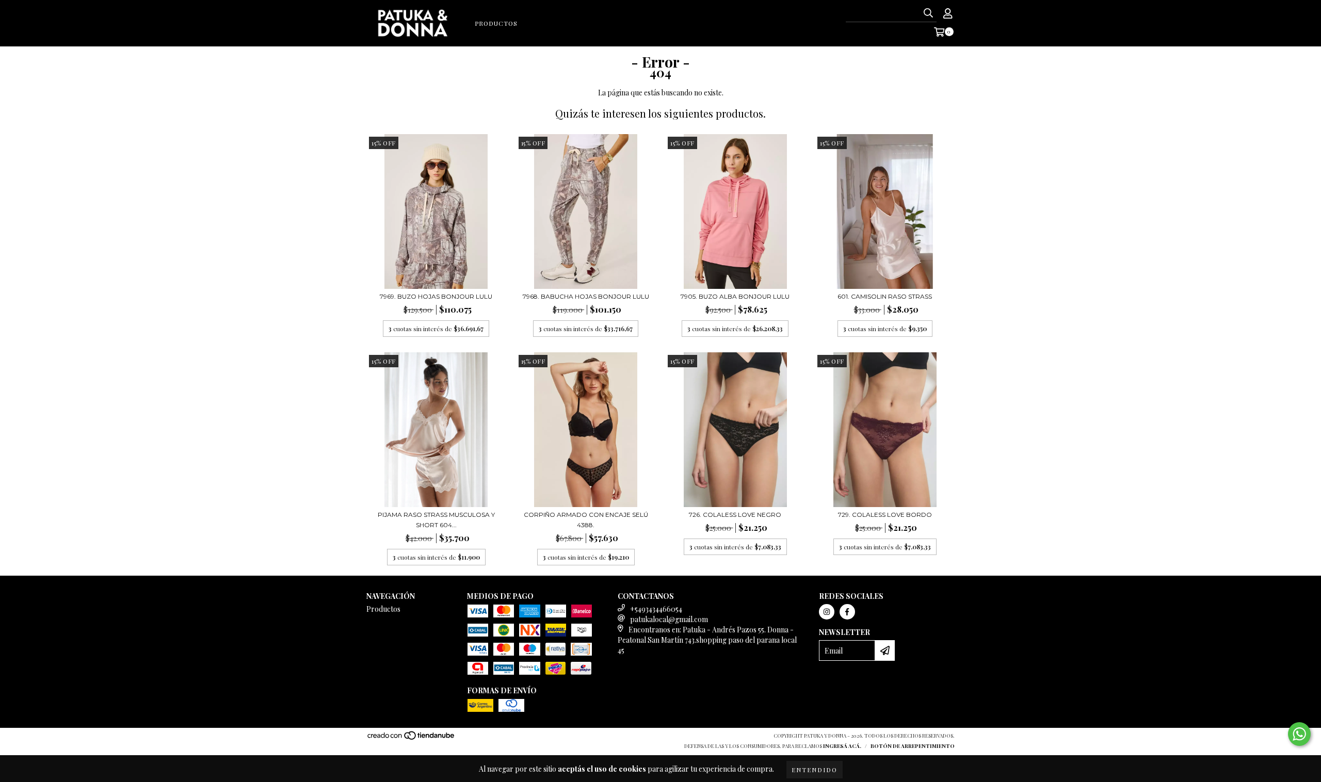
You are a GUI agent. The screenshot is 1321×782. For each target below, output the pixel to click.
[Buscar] (928, 13)
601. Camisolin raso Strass (884, 296)
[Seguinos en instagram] (826, 612)
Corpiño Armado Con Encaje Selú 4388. (586, 520)
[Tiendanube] (411, 738)
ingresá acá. (842, 746)
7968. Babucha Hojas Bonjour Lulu (586, 296)
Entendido (814, 769)
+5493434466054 (656, 609)
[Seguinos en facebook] (847, 612)
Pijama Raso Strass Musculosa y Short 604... (436, 520)
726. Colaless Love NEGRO (735, 514)
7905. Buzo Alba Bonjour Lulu (735, 296)
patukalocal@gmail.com (669, 619)
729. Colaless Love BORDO (885, 514)
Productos (496, 23)
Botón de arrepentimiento (913, 746)
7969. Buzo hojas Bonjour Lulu (436, 296)
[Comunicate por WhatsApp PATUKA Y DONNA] (1299, 734)
